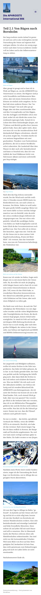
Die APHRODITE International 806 (13, 17)
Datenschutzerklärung (10, 590)
